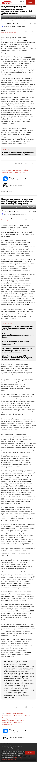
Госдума (26, 170)
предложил (20, 99)
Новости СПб (17, 170)
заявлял (30, 139)
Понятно (30, 753)
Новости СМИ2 (6, 191)
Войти (30, 2)
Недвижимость (18, 716)
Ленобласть (20, 720)
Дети (24, 172)
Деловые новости (6, 722)
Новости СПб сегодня (8, 724)
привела (28, 57)
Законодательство (7, 172)
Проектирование (6, 716)
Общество (18, 172)
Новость (8, 170)
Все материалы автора (9, 32)
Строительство (18, 714)
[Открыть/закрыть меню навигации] (21, 2)
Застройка (28, 716)
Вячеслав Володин (15, 101)
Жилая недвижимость (8, 720)
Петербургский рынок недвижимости (12, 718)
